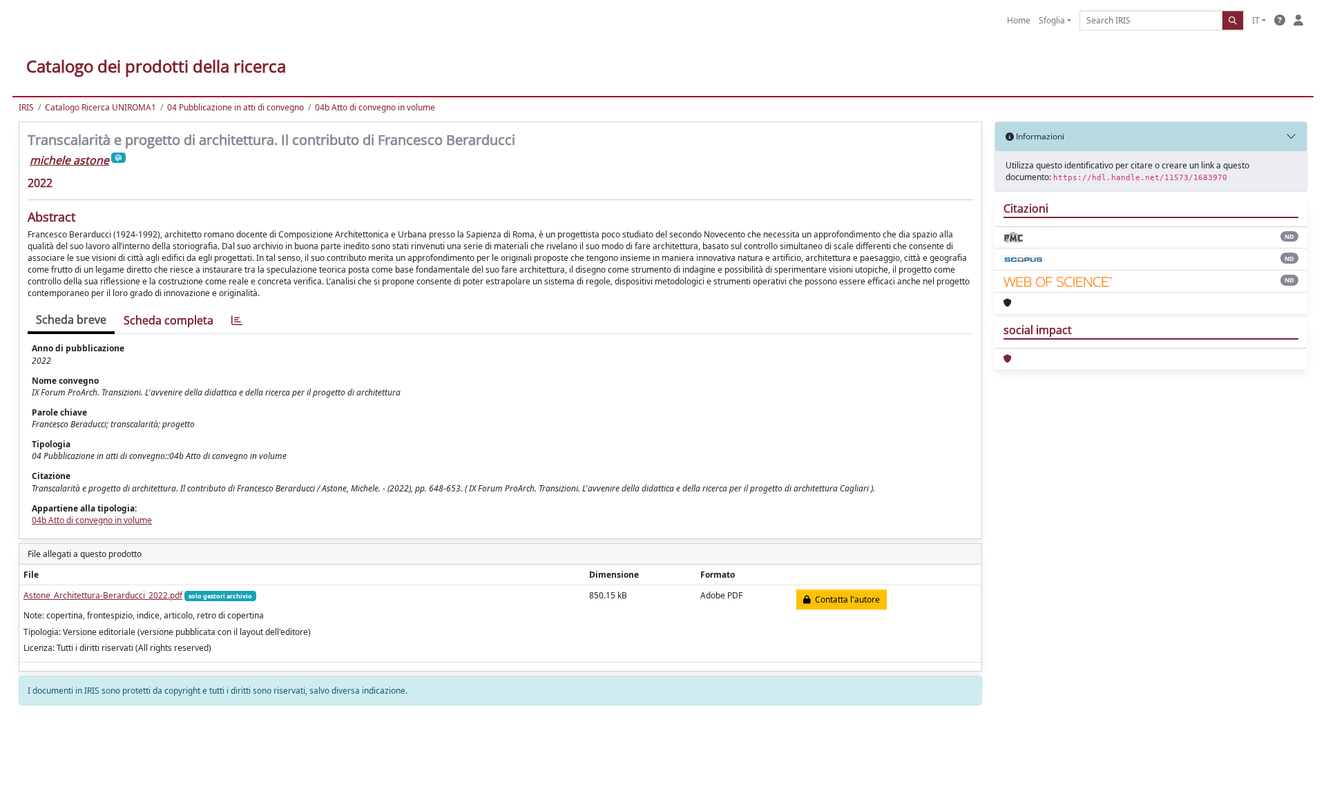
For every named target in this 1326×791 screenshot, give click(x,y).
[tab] (236, 320)
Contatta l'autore (845, 599)
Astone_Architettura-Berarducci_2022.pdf (102, 595)
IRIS (26, 107)
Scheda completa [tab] (168, 320)
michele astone (69, 160)
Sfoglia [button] (1052, 20)
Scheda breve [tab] (71, 319)
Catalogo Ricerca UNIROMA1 (100, 107)
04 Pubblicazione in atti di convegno (235, 107)
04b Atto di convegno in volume (375, 107)
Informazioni (1039, 136)
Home (1018, 20)
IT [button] (1256, 20)
